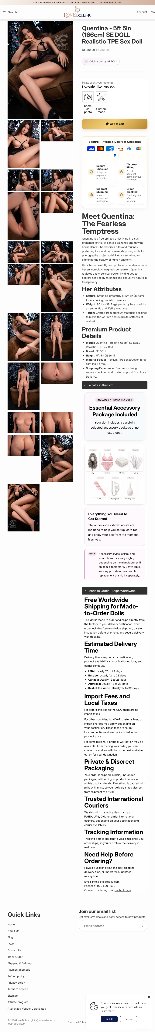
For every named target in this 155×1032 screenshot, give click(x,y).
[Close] (149, 997)
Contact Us (14, 950)
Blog (10, 937)
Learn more (107, 1011)
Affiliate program (18, 1002)
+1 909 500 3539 (104, 885)
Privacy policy (16, 982)
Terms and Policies (77, 1022)
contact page (123, 890)
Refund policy (16, 976)
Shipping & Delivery (20, 963)
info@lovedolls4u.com (105, 881)
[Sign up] (142, 926)
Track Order (15, 956)
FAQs (11, 943)
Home (11, 924)
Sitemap (13, 995)
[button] (114, 385)
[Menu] (4, 12)
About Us (13, 930)
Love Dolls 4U (23, 1020)
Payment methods (19, 969)
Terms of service (18, 989)
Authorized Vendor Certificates (27, 1008)
